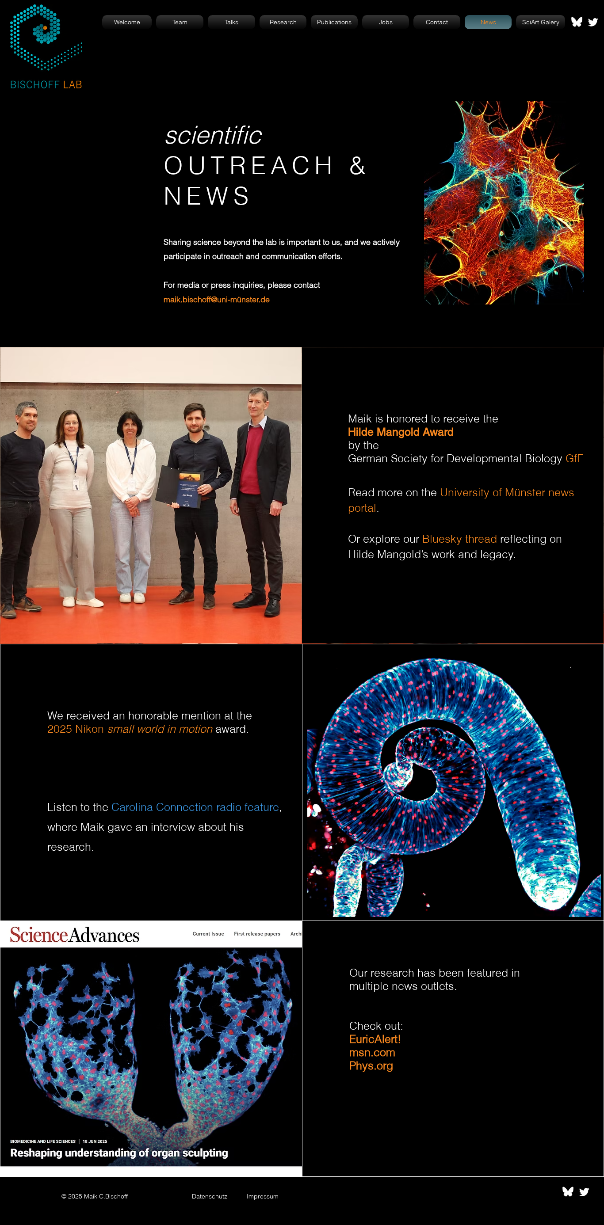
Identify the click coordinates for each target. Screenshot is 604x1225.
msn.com (372, 1052)
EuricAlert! (375, 1039)
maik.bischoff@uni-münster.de (217, 299)
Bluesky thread (459, 538)
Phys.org (371, 1065)
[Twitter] (593, 22)
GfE (575, 458)
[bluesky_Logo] (577, 22)
